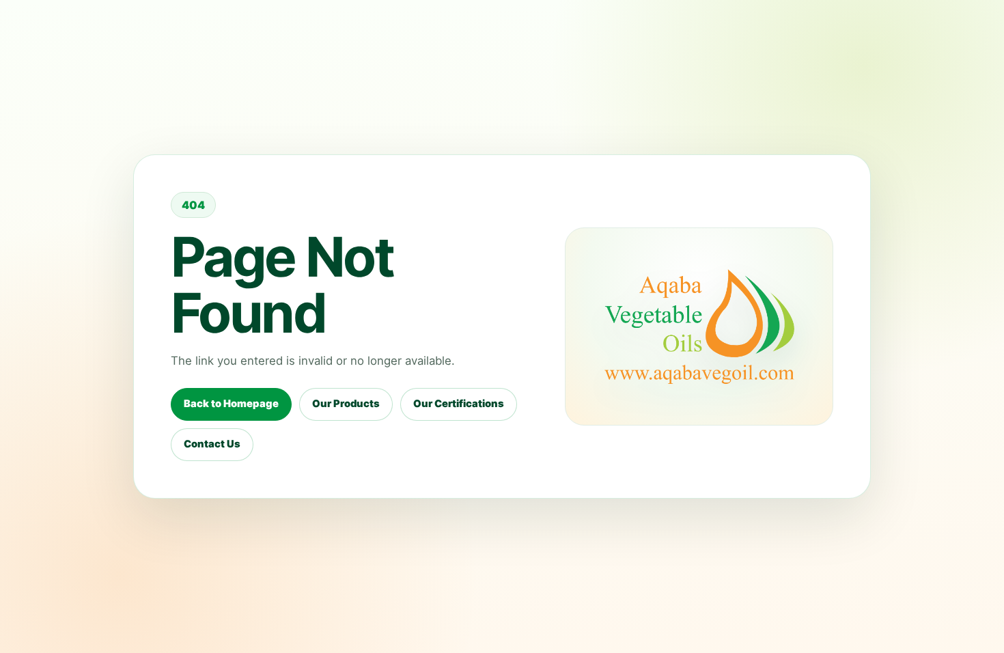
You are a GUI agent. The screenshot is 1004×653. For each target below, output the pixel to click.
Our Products (346, 404)
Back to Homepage (231, 404)
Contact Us (212, 444)
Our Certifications (458, 404)
